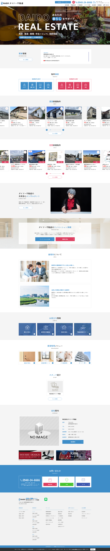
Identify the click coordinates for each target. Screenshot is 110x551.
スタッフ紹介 (60, 522)
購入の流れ (27, 332)
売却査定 (100, 5)
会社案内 (94, 5)
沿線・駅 (32, 87)
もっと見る (25, 59)
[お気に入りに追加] (6, 108)
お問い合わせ (106, 5)
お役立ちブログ (61, 526)
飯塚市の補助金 (45, 332)
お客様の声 (60, 524)
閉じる (93, 549)
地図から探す (21, 515)
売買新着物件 (48, 513)
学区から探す (21, 518)
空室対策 (60, 513)
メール (83, 484)
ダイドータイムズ (49, 522)
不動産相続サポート (82, 332)
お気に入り (67, 2)
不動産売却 (73, 5)
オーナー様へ (88, 5)
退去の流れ (60, 511)
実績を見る (65, 239)
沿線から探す (21, 513)
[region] (66, 56)
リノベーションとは (45, 239)
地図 (40, 87)
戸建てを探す (35, 513)
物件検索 (67, 5)
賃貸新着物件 (48, 511)
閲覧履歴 (59, 2)
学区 (48, 87)
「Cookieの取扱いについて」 (76, 549)
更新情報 (60, 520)
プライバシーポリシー (86, 513)
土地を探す (34, 516)
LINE (67, 484)
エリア (24, 87)
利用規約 (83, 515)
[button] (49, 173)
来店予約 (50, 484)
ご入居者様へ (80, 5)
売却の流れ (64, 332)
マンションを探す (35, 515)
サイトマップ (84, 518)
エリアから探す (22, 511)
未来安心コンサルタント (51, 515)
